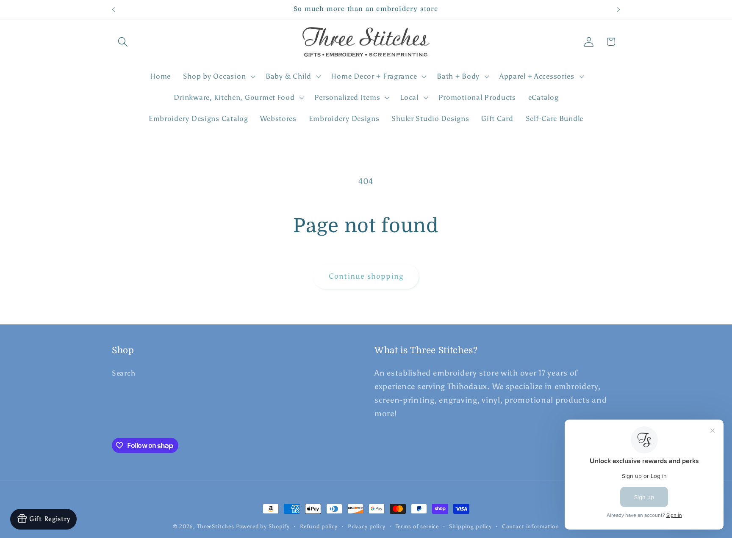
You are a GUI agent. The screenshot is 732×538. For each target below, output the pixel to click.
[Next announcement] (618, 9)
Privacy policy (366, 526)
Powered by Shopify (263, 526)
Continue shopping (366, 276)
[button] (123, 41)
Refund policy (319, 526)
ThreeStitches (215, 526)
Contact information (530, 526)
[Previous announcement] (113, 9)
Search (123, 373)
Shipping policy (470, 526)
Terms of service (417, 526)
